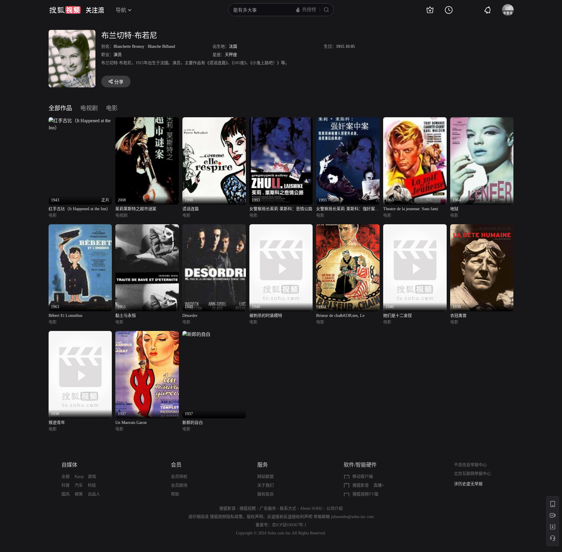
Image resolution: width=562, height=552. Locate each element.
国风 (65, 494)
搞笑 (79, 494)
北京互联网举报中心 (472, 473)
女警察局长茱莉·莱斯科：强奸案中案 (347, 209)
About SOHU (311, 508)
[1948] (281, 227)
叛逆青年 (57, 422)
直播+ (378, 485)
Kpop (79, 476)
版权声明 (255, 516)
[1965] (415, 120)
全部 (65, 476)
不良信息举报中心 (470, 465)
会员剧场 (179, 485)
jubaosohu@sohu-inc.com (352, 516)
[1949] (214, 227)
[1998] (214, 120)
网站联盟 (265, 476)
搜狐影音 (360, 485)
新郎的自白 (192, 422)
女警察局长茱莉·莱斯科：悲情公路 (280, 209)
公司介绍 (334, 508)
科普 (65, 485)
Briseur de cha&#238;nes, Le (340, 315)
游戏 (92, 476)
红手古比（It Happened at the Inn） (79, 209)
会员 (176, 465)
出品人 (94, 494)
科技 (92, 485)
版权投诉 (265, 494)
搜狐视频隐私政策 (226, 516)
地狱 (454, 209)
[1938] (482, 227)
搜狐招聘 (247, 508)
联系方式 (288, 508)
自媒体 (69, 465)
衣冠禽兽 (458, 315)
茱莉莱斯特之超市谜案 (135, 209)
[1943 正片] (80, 120)
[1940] (415, 227)
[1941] (348, 227)
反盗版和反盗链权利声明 (289, 516)
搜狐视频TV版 (365, 494)
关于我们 (265, 485)
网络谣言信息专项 (470, 484)
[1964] (482, 120)
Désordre (189, 315)
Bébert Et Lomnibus (65, 315)
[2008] (147, 120)
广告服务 (268, 508)
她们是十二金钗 (397, 315)
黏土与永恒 (125, 315)
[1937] (147, 334)
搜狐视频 (65, 10)
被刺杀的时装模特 (265, 315)
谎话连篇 (190, 209)
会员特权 (179, 476)
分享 (119, 81)
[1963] (80, 227)
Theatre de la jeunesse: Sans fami (410, 209)
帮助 (175, 494)
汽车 (79, 485)
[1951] (147, 227)
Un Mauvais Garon (131, 422)
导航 (121, 10)
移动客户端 (362, 476)
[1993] (281, 120)
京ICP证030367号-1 (289, 525)
